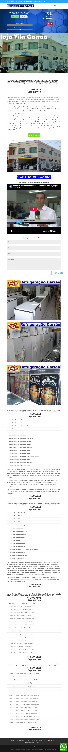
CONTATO (23, 16)
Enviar (57, 273)
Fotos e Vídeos (29, 742)
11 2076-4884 (48, 14)
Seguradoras (51, 740)
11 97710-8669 (48, 18)
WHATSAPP (15, 16)
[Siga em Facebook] (45, 23)
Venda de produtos (31, 740)
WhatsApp (35, 135)
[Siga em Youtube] (51, 23)
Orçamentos (34, 91)
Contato (38, 742)
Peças (12, 740)
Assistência (42, 740)
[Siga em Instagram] (48, 23)
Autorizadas (20, 740)
